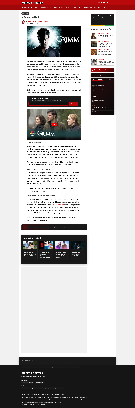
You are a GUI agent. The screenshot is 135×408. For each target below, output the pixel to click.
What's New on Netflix (103, 41)
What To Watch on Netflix (104, 33)
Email (60, 227)
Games (80, 7)
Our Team (41, 367)
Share (66, 227)
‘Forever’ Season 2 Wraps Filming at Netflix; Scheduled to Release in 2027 (30, 253)
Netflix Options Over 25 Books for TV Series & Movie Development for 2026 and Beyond (45, 254)
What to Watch (88, 7)
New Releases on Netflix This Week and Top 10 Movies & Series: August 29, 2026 (105, 45)
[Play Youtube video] (54, 124)
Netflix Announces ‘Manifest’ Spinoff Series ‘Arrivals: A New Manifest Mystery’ (61, 254)
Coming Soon (35, 7)
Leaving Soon (44, 7)
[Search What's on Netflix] (108, 2)
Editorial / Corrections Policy (55, 367)
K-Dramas (68, 7)
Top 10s (96, 7)
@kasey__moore (43, 21)
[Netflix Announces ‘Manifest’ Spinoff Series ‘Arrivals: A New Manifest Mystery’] (62, 245)
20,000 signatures (57, 205)
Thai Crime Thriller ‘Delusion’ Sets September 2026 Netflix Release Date (77, 253)
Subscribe (73, 104)
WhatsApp (52, 227)
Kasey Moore (32, 21)
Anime (75, 7)
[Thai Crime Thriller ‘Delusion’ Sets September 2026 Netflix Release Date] (78, 245)
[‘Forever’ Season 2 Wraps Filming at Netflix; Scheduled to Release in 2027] (30, 245)
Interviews (61, 7)
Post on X (33, 227)
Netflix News (53, 7)
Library (103, 7)
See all (111, 79)
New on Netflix (26, 7)
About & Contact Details (29, 367)
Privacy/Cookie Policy (73, 367)
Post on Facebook (42, 227)
